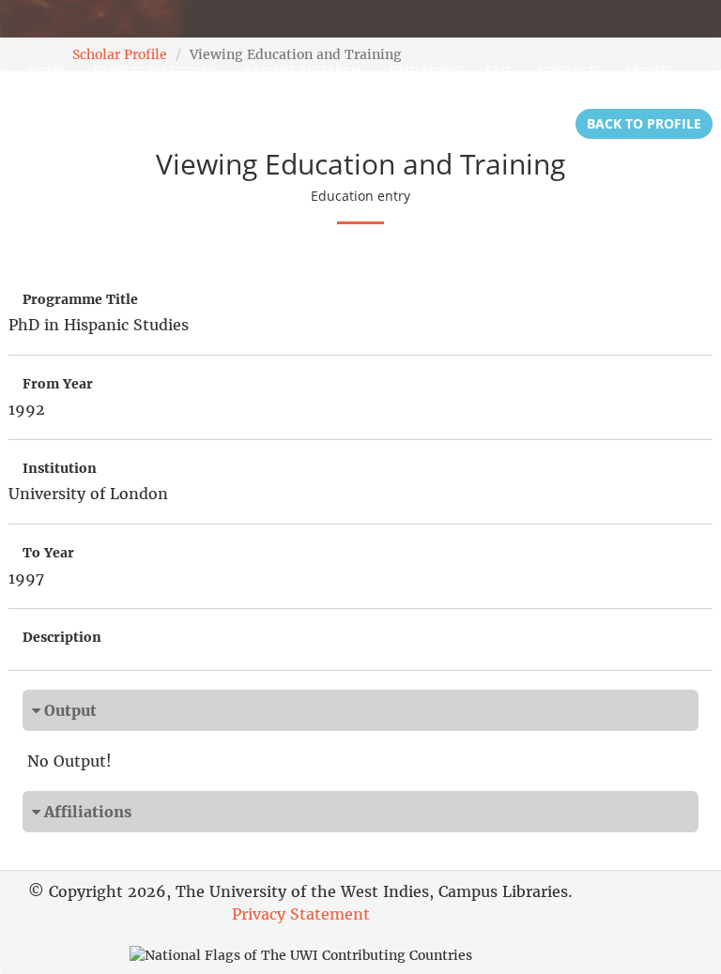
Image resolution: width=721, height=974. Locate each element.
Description (62, 637)
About (645, 70)
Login (47, 117)
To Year (48, 552)
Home (46, 70)
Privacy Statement (301, 914)
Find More (423, 70)
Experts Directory (154, 70)
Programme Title (80, 299)
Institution (60, 468)
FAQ (497, 70)
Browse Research (302, 70)
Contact (566, 70)
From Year (58, 383)
